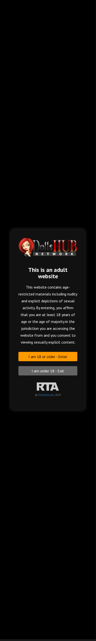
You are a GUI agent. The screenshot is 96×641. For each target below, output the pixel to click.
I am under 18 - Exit (48, 370)
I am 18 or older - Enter (47, 356)
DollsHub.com (46, 394)
